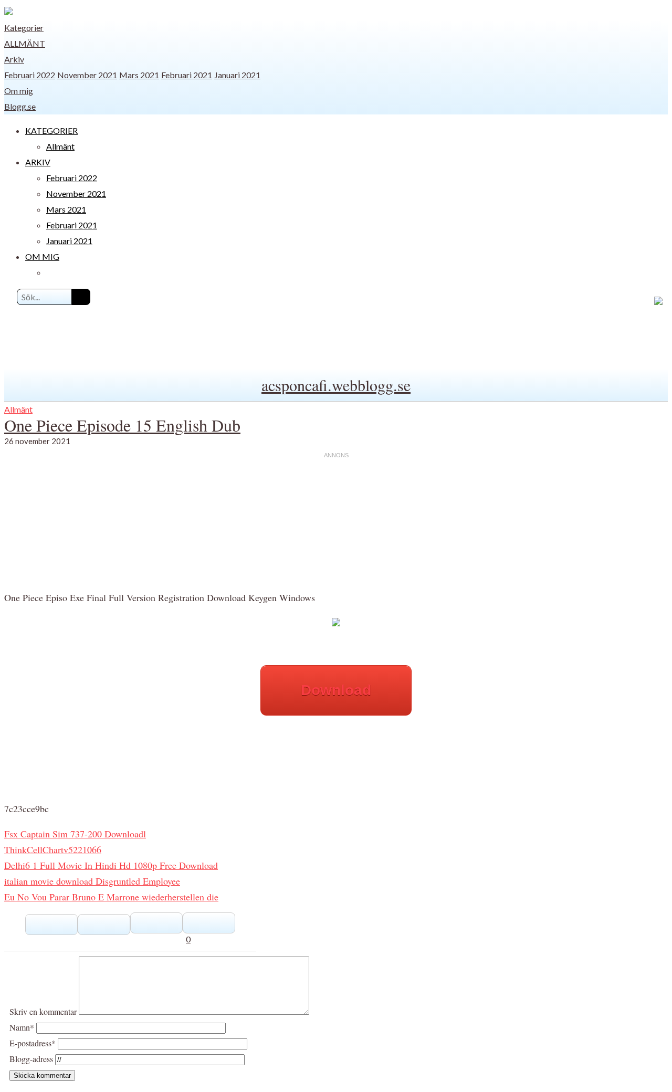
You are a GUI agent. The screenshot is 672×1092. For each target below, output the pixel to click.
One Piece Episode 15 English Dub (122, 425)
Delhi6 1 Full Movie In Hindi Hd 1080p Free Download (111, 865)
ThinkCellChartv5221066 (52, 849)
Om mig (18, 91)
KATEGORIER (51, 130)
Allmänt (24, 43)
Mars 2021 (139, 75)
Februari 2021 (186, 75)
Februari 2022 (29, 75)
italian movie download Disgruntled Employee (92, 881)
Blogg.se (20, 106)
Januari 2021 (237, 75)
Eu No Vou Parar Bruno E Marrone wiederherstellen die (111, 896)
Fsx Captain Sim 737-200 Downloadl (75, 833)
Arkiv (14, 59)
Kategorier (24, 28)
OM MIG (42, 256)
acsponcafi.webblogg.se (336, 384)
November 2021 (87, 75)
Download (336, 690)
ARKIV (37, 162)
